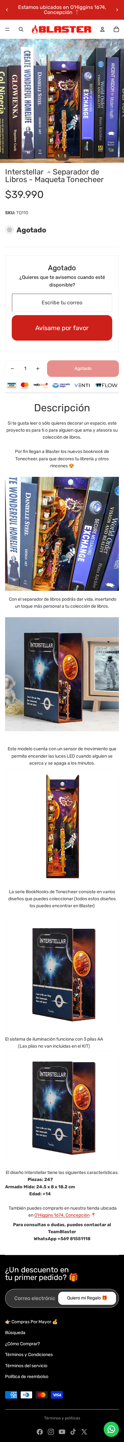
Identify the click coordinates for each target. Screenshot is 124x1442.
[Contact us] (111, 1429)
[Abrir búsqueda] (21, 29)
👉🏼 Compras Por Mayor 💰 (31, 1322)
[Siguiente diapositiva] (117, 10)
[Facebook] (40, 1432)
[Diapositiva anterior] (7, 10)
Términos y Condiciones (29, 1354)
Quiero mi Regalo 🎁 (87, 1298)
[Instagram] (51, 1432)
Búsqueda (15, 1332)
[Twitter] (84, 1432)
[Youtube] (62, 1432)
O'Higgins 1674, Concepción (62, 1215)
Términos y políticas (62, 1418)
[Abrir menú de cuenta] (102, 29)
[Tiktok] (73, 1432)
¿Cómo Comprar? (22, 1344)
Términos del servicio (26, 1365)
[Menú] (7, 29)
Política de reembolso (26, 1376)
